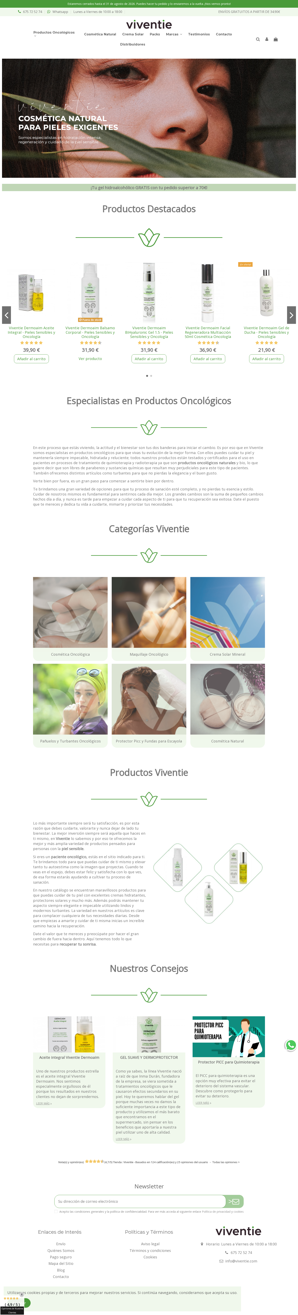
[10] (100, 342)
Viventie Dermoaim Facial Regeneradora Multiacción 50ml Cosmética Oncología (208, 332)
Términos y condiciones (150, 1250)
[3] (31, 342)
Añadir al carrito (31, 358)
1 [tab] (147, 376)
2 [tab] (151, 376)
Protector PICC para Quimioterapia (228, 1062)
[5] (41, 342)
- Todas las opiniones (149, 1162)
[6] (91, 342)
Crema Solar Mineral (208, 579)
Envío (60, 1243)
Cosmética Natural (206, 666)
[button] (55, 34)
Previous (6, 315)
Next (291, 315)
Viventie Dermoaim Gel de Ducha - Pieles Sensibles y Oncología (266, 332)
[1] (22, 342)
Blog (61, 1270)
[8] (95, 342)
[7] (96, 1161)
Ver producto (90, 358)
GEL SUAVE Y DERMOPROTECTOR (149, 1057)
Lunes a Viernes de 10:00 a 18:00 (97, 12)
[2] (27, 342)
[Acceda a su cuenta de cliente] (266, 39)
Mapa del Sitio (60, 1263)
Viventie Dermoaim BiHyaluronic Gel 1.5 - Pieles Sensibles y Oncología (149, 332)
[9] (100, 1161)
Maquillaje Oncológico (131, 579)
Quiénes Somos (60, 1250)
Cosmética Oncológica (52, 579)
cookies (239, 1211)
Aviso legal (150, 1243)
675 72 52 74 (32, 12)
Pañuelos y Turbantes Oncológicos (63, 666)
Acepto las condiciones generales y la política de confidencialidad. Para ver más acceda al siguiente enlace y (151, 1211)
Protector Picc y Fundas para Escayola (145, 666)
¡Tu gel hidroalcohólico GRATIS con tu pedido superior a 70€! (149, 187)
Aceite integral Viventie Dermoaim (69, 1057)
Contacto (61, 1276)
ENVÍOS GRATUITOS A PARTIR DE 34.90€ (249, 12)
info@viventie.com (241, 1261)
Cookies (150, 1257)
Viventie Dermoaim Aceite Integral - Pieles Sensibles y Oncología (31, 332)
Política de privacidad (216, 1211)
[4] (36, 342)
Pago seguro (61, 1257)
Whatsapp (60, 12)
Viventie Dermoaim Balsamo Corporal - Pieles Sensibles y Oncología (90, 332)
